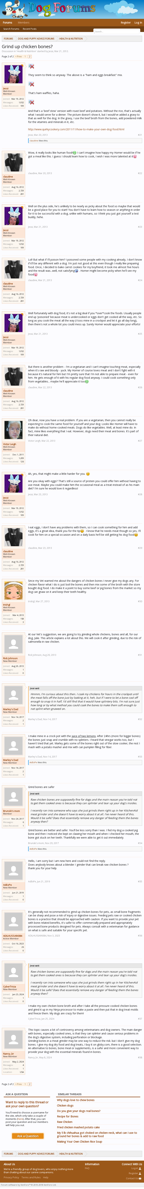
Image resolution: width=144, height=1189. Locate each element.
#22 (140, 173)
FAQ (87, 1168)
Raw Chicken (64, 1122)
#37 (140, 1018)
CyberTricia (9, 986)
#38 (140, 1057)
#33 (140, 756)
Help (45, 1177)
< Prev (18, 56)
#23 (140, 226)
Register (126, 22)
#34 (140, 843)
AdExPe (33, 762)
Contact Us (132, 1178)
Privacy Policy (11, 1177)
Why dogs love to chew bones (75, 1100)
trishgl (6, 604)
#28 (140, 494)
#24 (140, 280)
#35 (140, 881)
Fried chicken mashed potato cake (78, 1127)
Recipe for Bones (67, 1116)
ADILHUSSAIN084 (12, 935)
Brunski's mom (11, 810)
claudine (34, 140)
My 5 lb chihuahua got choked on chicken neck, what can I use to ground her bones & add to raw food (97, 1134)
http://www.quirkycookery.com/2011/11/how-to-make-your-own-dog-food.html (76, 129)
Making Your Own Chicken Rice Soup (79, 1141)
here (20, 1119)
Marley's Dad (10, 709)
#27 (140, 440)
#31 (140, 655)
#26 (140, 387)
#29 (140, 548)
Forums (7, 22)
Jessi (5, 88)
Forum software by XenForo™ (28, 1184)
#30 (140, 601)
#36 (140, 935)
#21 (140, 134)
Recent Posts (29, 28)
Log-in (135, 1168)
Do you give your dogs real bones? (78, 1111)
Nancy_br (8, 1053)
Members (23, 22)
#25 (140, 333)
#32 (140, 719)
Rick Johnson (10, 658)
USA (22, 1072)
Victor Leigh (9, 444)
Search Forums (11, 28)
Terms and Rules (31, 1177)
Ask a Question (27, 1136)
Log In (138, 22)
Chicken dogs (65, 1105)
